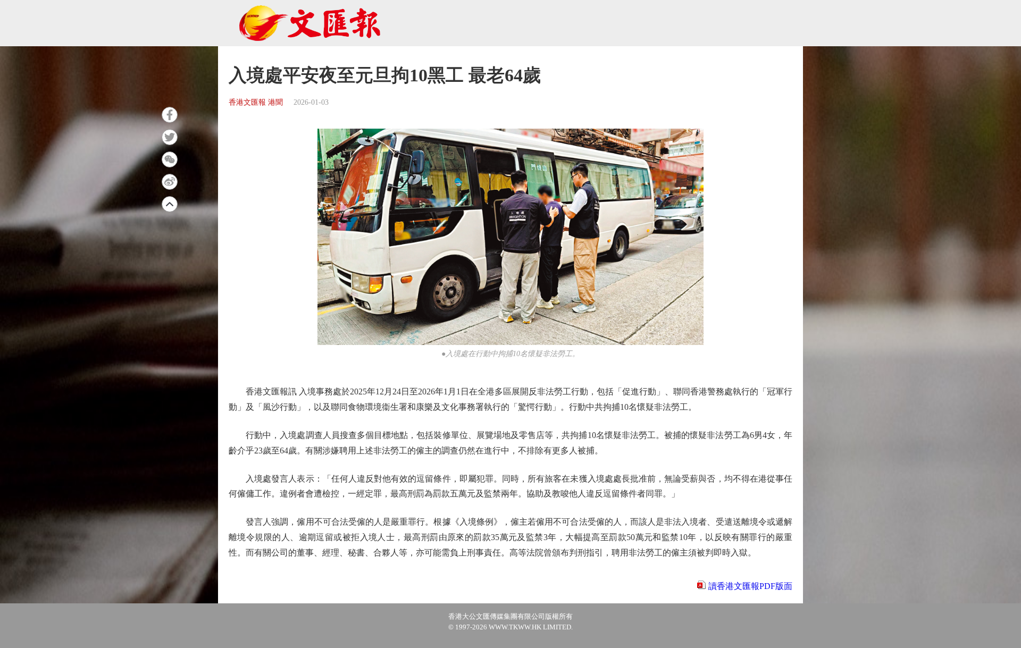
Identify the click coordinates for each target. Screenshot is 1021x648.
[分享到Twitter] (170, 137)
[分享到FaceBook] (170, 115)
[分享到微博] (170, 182)
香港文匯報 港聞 (256, 102)
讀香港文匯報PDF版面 (750, 586)
